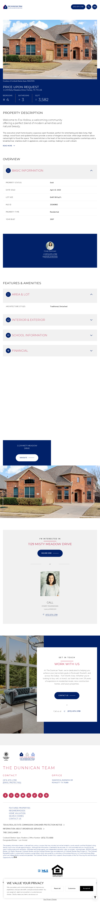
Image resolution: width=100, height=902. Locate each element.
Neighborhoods (17, 810)
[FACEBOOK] (5, 795)
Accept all (86, 888)
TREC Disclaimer (10, 832)
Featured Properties (19, 808)
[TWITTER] (28, 795)
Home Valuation (17, 813)
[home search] (88, 6)
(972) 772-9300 (47, 838)
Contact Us (78, 6)
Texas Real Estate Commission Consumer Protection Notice (32, 825)
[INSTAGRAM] (11, 795)
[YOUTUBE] (22, 795)
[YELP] (40, 795)
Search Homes (16, 816)
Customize (71, 888)
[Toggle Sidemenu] (94, 6)
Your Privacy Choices (50, 899)
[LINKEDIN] (17, 795)
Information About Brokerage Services (22, 829)
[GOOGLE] (46, 795)
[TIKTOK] (34, 795)
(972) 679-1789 (51, 254)
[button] (66, 695)
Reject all (57, 888)
